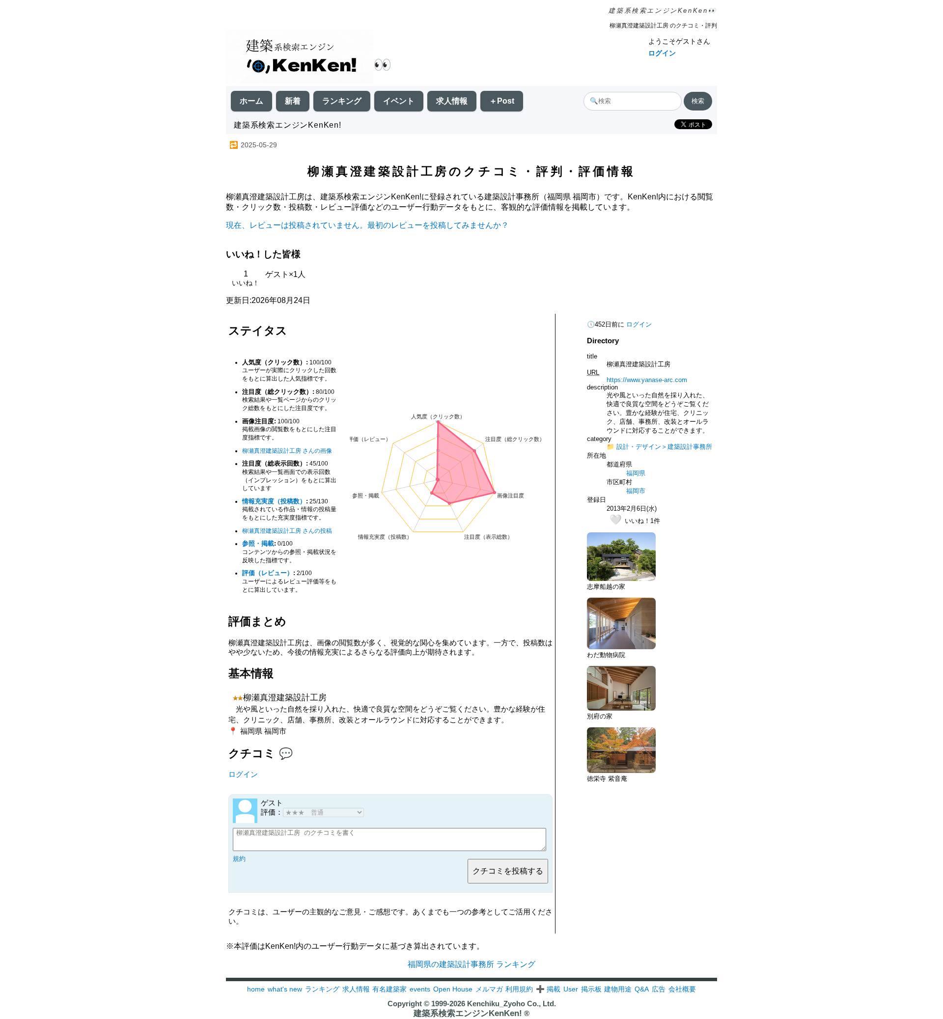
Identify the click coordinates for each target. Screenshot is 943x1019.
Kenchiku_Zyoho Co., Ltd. (511, 1003)
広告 (659, 989)
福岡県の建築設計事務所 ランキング (471, 964)
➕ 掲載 (548, 989)
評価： (272, 812)
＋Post (501, 101)
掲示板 (591, 989)
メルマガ (489, 989)
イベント (399, 101)
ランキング (341, 101)
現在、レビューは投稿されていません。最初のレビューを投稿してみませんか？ (367, 225)
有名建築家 (389, 989)
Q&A (642, 989)
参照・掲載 (258, 543)
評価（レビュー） (267, 573)
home (256, 989)
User (570, 989)
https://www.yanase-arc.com (647, 380)
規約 (239, 858)
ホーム (251, 101)
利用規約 (519, 989)
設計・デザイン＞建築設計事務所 (664, 446)
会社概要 (682, 989)
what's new (285, 989)
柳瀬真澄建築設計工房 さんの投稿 (287, 530)
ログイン (662, 53)
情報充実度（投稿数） (274, 501)
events (420, 989)
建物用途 (618, 989)
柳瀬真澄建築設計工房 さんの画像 (287, 450)
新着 (293, 101)
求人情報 (452, 101)
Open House (452, 989)
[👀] (299, 57)
